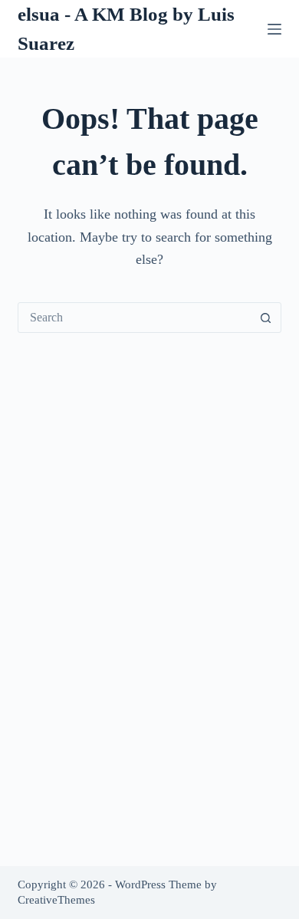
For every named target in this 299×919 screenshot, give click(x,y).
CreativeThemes (56, 900)
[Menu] (274, 29)
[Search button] (266, 317)
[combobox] (134, 317)
